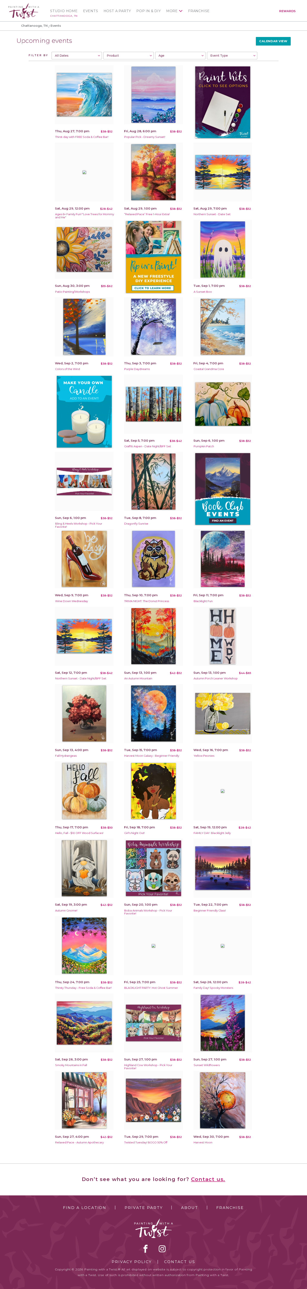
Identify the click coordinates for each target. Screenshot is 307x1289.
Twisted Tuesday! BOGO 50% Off (145, 1142)
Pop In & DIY (148, 11)
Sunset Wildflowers (207, 1065)
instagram (162, 1249)
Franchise (199, 11)
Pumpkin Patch (204, 446)
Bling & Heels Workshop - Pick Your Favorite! (78, 525)
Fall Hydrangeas (66, 755)
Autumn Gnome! (66, 910)
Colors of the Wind (67, 369)
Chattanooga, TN (63, 15)
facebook (146, 1249)
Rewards (287, 11)
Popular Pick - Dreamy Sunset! (144, 137)
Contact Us (179, 1262)
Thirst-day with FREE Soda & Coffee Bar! (81, 137)
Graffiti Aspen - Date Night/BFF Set (147, 446)
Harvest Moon (203, 1142)
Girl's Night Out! (134, 833)
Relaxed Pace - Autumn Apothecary (79, 1142)
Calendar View (273, 41)
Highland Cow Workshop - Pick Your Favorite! (148, 1067)
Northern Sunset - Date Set (212, 214)
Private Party (144, 1207)
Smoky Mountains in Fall (71, 1065)
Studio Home (64, 11)
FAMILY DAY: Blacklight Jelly (212, 833)
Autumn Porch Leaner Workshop (216, 678)
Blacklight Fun (203, 601)
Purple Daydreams (137, 369)
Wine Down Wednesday (71, 601)
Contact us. (208, 1179)
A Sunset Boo (203, 291)
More (172, 11)
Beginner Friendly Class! (210, 910)
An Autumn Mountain (138, 678)
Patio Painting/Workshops (72, 291)
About (189, 1207)
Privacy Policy (132, 1262)
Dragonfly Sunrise (136, 523)
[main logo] (23, 5)
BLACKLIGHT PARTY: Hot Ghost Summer (151, 987)
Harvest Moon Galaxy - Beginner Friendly (151, 755)
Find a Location (84, 1207)
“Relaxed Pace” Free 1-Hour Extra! (147, 214)
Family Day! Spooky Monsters (213, 987)
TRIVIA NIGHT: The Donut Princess (146, 601)
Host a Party (117, 11)
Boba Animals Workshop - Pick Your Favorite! (148, 912)
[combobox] (77, 55)
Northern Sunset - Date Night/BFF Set (80, 678)
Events (90, 11)
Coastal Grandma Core (209, 369)
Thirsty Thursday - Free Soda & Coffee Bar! (83, 987)
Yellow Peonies (204, 755)
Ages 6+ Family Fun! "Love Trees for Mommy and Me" (84, 216)
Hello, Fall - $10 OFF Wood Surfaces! (79, 833)
